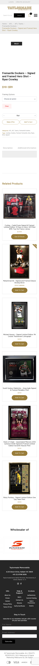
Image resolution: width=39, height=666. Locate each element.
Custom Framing (31, 598)
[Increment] (35, 116)
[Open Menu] (35, 15)
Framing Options (8, 94)
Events (31, 606)
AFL (10, 24)
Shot (3, 135)
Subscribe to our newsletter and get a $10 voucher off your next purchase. (19, 619)
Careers (7, 601)
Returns (19, 603)
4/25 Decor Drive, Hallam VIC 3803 (19, 572)
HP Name (4, 615)
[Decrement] (4, 116)
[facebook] (21, 583)
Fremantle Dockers (9, 26)
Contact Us (19, 600)
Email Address (9, 632)
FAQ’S (19, 597)
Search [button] (19, 15)
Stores (7, 598)
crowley (8, 133)
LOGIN (11, 2)
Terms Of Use (7, 607)
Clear (7, 106)
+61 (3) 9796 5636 (20, 574)
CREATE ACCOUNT (23, 2)
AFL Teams (19, 24)
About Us (7, 595)
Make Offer (11, 122)
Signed (8, 135)
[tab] (7, 148)
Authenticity (31, 595)
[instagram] (18, 583)
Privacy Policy (7, 604)
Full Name (7, 625)
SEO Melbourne (21, 655)
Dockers (13, 133)
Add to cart (28, 122)
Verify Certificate (19, 606)
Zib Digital (28, 657)
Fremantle (24, 133)
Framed (18, 133)
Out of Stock (19, 236)
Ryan (32, 133)
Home (4, 24)
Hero (29, 133)
